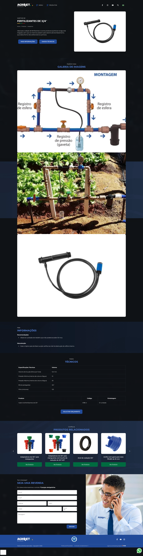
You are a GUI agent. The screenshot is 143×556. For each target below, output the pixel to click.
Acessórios (30, 26)
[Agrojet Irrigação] (25, 5)
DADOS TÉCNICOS (48, 41)
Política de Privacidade (67, 545)
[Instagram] (124, 539)
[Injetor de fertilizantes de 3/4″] (71, 111)
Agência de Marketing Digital (114, 545)
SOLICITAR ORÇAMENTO (71, 411)
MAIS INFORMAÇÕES (28, 41)
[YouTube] (120, 539)
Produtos (24, 26)
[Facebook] (117, 539)
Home (18, 26)
